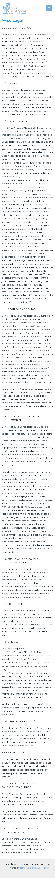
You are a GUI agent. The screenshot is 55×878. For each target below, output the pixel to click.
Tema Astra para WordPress (34, 868)
